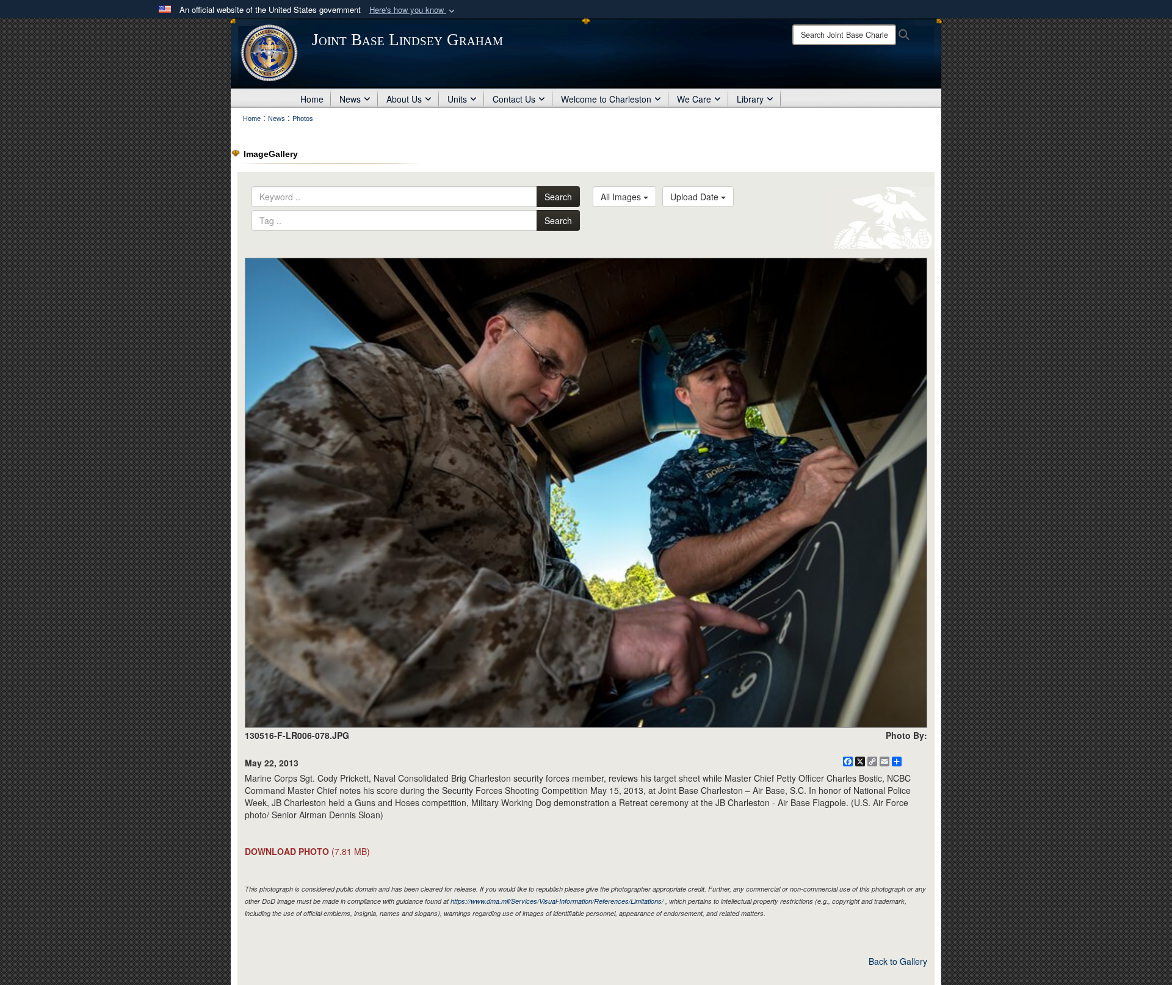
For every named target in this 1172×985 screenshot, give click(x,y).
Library (750, 99)
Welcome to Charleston (606, 99)
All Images (622, 197)
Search (558, 197)
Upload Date (695, 197)
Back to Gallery (898, 961)
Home (312, 99)
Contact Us (514, 99)
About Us (404, 99)
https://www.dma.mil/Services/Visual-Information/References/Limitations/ (557, 901)
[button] (413, 10)
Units (457, 99)
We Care (694, 99)
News (350, 99)
